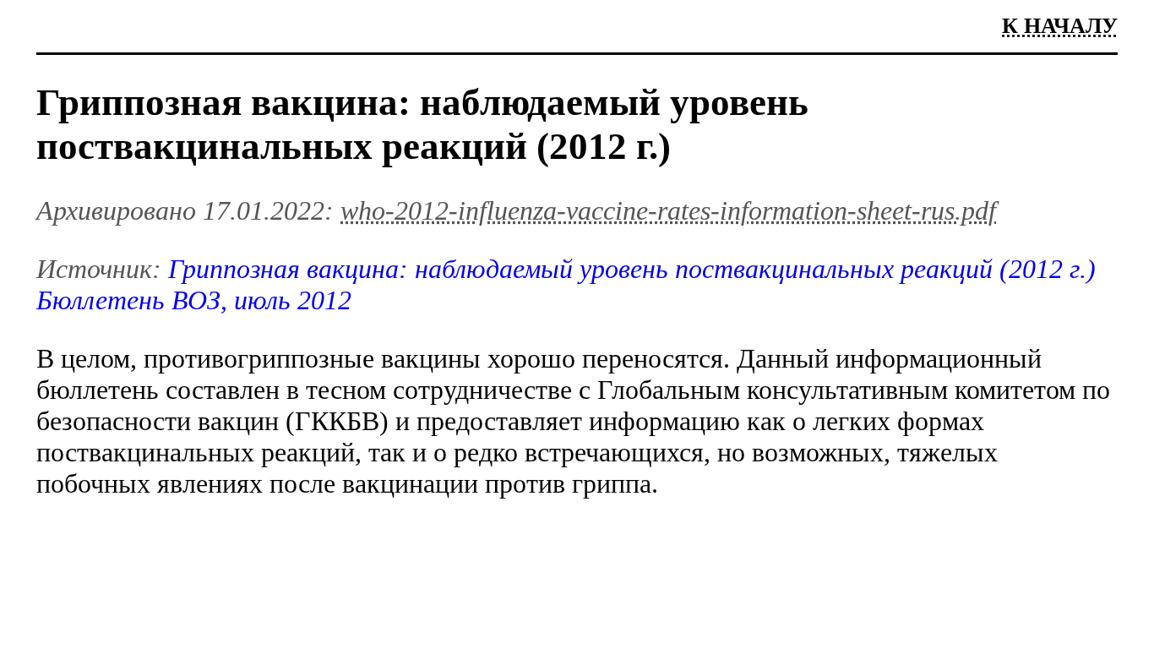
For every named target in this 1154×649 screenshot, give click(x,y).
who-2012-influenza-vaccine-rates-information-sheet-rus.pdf (668, 210)
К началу (1060, 26)
